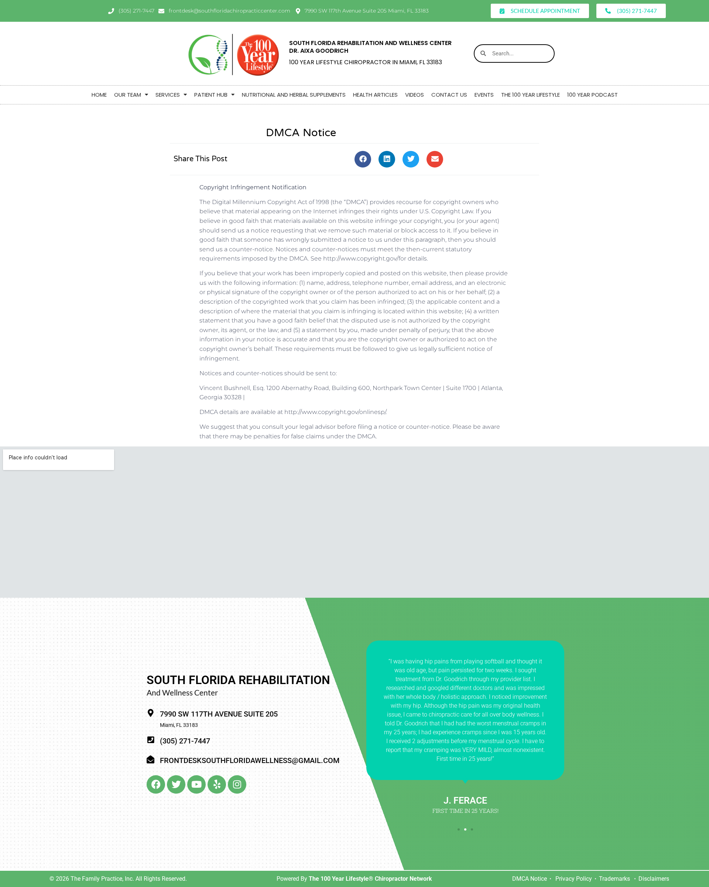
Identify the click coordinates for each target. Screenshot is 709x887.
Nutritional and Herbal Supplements (294, 95)
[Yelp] (217, 784)
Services (167, 95)
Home (99, 95)
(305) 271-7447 (185, 740)
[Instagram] (237, 784)
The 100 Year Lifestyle (530, 95)
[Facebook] (156, 784)
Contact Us (449, 95)
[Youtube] (196, 784)
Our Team (127, 95)
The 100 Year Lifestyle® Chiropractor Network (370, 878)
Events (484, 95)
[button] (362, 159)
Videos (414, 95)
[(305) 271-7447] (150, 740)
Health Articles (375, 95)
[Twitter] (176, 784)
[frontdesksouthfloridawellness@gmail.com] (150, 759)
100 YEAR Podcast (592, 95)
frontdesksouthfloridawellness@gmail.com (249, 760)
